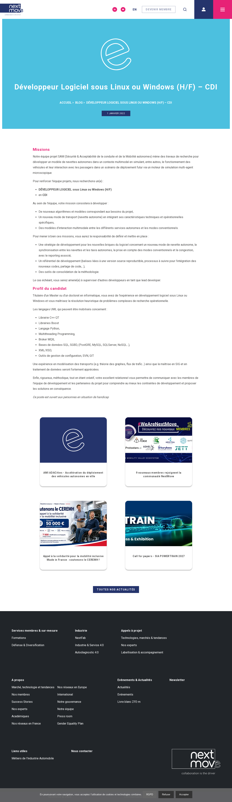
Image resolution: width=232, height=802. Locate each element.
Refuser (166, 794)
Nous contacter (82, 751)
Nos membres (21, 694)
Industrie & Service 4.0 (89, 645)
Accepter (184, 794)
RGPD (149, 794)
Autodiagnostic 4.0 (87, 652)
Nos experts (129, 645)
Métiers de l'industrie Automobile (33, 758)
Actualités (123, 687)
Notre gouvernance (69, 701)
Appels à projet (131, 630)
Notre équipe (65, 709)
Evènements (125, 694)
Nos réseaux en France (26, 723)
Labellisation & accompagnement (142, 652)
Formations (19, 638)
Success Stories (22, 701)
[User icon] (203, 9)
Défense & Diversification (28, 645)
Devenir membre (159, 9)
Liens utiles (19, 751)
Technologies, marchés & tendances (144, 638)
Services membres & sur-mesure (35, 630)
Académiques (20, 716)
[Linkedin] (114, 9)
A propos (18, 680)
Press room (64, 716)
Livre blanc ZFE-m (128, 701)
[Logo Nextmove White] (196, 761)
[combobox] (184, 9)
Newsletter (177, 680)
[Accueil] (11, 9)
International (65, 694)
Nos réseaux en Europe (72, 687)
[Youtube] (123, 9)
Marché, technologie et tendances (33, 687)
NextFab (80, 638)
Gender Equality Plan (70, 723)
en (135, 9)
